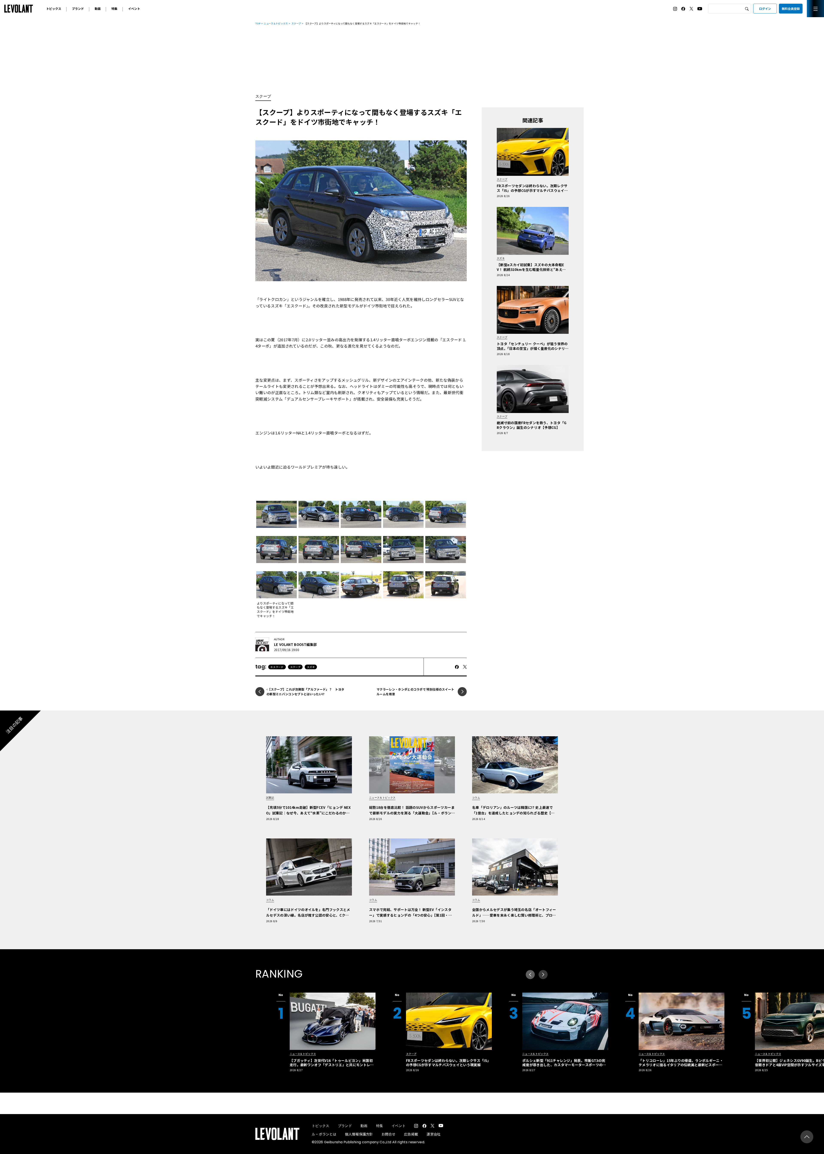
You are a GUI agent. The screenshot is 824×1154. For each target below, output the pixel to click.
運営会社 (434, 1134)
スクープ (296, 23)
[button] (543, 974)
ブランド (78, 8)
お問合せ (388, 1134)
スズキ (311, 667)
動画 (98, 8)
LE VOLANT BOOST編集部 (295, 644)
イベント (134, 8)
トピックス (53, 8)
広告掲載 (411, 1134)
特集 (114, 8)
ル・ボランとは (324, 1134)
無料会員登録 (791, 8)
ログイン (765, 8)
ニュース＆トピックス (276, 23)
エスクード (277, 667)
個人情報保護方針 (359, 1134)
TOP (257, 23)
